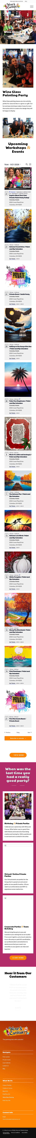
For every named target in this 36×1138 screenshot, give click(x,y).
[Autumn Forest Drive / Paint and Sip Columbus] (18, 226)
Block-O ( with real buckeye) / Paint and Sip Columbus (20, 455)
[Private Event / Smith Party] (18, 277)
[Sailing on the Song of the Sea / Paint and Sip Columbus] (18, 325)
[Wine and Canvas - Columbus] (15, 6)
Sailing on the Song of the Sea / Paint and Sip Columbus (20, 347)
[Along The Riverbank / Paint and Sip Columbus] (18, 610)
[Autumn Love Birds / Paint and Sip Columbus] (18, 521)
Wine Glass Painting (8, 1097)
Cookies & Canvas (7, 1088)
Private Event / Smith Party (19, 294)
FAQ (26, 1)
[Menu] (30, 6)
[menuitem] (16, 1)
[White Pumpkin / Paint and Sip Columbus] (18, 562)
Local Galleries (6, 1063)
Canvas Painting (7, 1085)
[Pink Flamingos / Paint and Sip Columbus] (18, 657)
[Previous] (7, 986)
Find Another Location (16, 1)
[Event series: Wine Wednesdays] (19, 399)
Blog (4, 1068)
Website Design (24, 1130)
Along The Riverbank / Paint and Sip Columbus (19, 631)
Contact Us (6, 1065)
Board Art (5, 1091)
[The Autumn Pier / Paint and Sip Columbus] (18, 481)
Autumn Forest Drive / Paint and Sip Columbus (19, 248)
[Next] (29, 986)
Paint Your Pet (6, 1100)
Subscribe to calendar (17, 738)
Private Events (7, 1059)
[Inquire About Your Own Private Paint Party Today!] (18, 178)
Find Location (6, 1057)
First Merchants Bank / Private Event (17, 720)
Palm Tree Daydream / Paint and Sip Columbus (19, 402)
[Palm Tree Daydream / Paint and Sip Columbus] (18, 380)
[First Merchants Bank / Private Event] (18, 701)
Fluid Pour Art (6, 1094)
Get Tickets (12, 259)
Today (18, 732)
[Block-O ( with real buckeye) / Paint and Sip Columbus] (18, 434)
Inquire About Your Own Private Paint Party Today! (19, 196)
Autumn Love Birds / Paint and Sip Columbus (19, 536)
